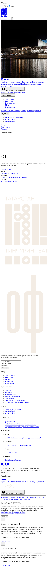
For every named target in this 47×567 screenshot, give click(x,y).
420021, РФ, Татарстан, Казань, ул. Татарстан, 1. (23, 438)
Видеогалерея (10, 119)
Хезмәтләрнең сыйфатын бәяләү (17, 402)
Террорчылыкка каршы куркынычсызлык (20, 425)
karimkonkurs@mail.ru (9, 181)
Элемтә (3, 125)
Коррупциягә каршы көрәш (15, 423)
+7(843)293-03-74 (20, 177)
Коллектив (9, 101)
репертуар (21, 92)
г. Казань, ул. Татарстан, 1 (10, 173)
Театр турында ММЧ (13, 410)
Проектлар (37, 111)
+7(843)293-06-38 (7, 177)
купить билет (6, 169)
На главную (5, 541)
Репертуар (9, 392)
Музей (7, 105)
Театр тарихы (10, 99)
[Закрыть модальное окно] (3, 519)
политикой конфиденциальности (13, 513)
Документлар (27, 82)
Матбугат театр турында (14, 117)
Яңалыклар (28, 111)
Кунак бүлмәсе (10, 103)
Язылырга (5, 368)
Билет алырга (6, 19)
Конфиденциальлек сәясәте (11, 82)
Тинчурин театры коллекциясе (12, 111)
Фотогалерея (10, 121)
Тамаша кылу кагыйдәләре (15, 400)
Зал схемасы (9, 398)
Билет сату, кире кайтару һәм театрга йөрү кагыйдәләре (22, 498)
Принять (4, 516)
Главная (4, 129)
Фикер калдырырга (12, 396)
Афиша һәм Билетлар (9, 92)
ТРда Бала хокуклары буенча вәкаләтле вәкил (22, 427)
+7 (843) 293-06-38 (12, 453)
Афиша (8, 390)
